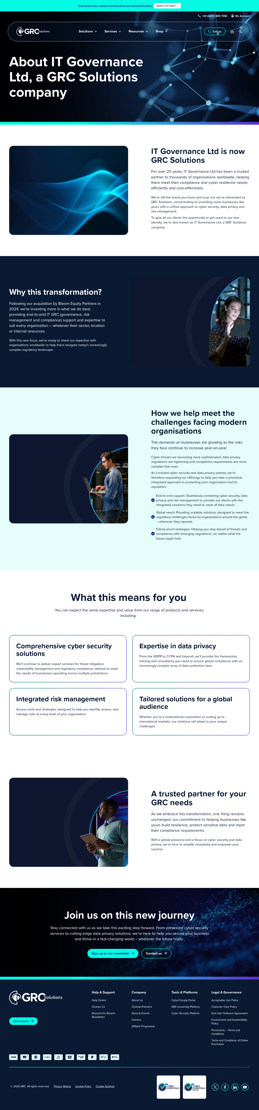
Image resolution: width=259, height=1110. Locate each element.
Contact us (154, 953)
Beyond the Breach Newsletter (103, 1015)
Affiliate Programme (143, 1026)
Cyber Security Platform (185, 1013)
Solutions (86, 31)
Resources (136, 31)
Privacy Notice (62, 1086)
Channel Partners (142, 1007)
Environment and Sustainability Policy (229, 1021)
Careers (136, 1020)
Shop (159, 31)
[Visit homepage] (33, 31)
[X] (215, 1087)
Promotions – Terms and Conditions (225, 1032)
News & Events (141, 1013)
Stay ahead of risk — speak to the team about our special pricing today (128, 5)
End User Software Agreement (229, 1013)
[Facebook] (225, 1087)
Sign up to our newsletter (110, 953)
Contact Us (98, 1007)
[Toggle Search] (240, 32)
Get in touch (21, 1021)
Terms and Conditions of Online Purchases (229, 1042)
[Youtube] (244, 1087)
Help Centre (99, 1000)
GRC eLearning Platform (185, 1007)
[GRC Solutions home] (48, 998)
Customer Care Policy (224, 1007)
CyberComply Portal (183, 1000)
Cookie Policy (83, 1086)
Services (110, 31)
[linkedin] (235, 1087)
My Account (242, 16)
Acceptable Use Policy (224, 1000)
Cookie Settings (105, 1086)
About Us (137, 1000)
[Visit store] (232, 32)
